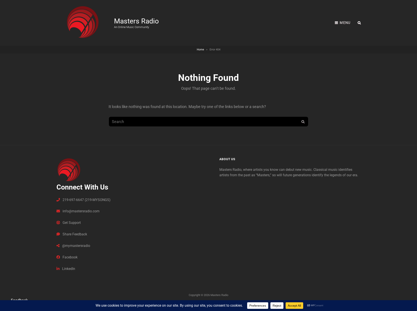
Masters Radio (136, 21)
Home (200, 49)
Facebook (70, 257)
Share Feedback (74, 234)
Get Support (71, 223)
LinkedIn (68, 269)
